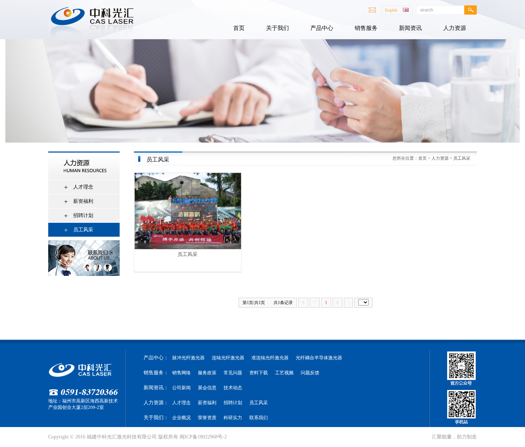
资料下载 (258, 372)
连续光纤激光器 (228, 357)
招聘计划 (83, 215)
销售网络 (181, 372)
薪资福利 (83, 201)
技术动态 (233, 387)
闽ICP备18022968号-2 (203, 437)
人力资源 (440, 158)
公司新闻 (181, 387)
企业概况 (181, 417)
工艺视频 (284, 372)
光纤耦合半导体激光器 (319, 357)
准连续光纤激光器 (270, 357)
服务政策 (207, 372)
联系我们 (258, 417)
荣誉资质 (207, 417)
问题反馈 (310, 372)
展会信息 (207, 387)
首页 (422, 158)
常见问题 (233, 372)
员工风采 (83, 229)
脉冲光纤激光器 (188, 357)
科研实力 (233, 417)
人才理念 (83, 187)
